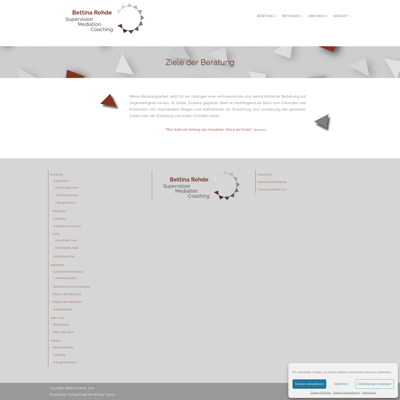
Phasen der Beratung (67, 294)
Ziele (56, 233)
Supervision (61, 180)
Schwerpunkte (62, 309)
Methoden (291, 16)
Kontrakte (59, 354)
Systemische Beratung (68, 271)
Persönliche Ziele (67, 247)
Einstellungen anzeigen (374, 384)
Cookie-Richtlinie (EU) (272, 189)
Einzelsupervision (67, 187)
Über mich (316, 16)
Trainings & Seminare (67, 226)
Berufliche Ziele (66, 240)
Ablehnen (341, 384)
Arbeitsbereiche (63, 256)
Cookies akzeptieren (309, 384)
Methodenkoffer (66, 278)
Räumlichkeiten (63, 347)
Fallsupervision (65, 202)
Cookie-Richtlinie (320, 392)
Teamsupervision (66, 195)
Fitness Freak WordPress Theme (91, 394)
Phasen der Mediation (67, 301)
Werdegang (61, 324)
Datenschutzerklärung (346, 392)
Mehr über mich (63, 332)
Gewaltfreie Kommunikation (71, 286)
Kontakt (340, 16)
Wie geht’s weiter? (65, 362)
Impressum (369, 392)
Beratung (265, 16)
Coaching (59, 218)
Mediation (59, 211)
